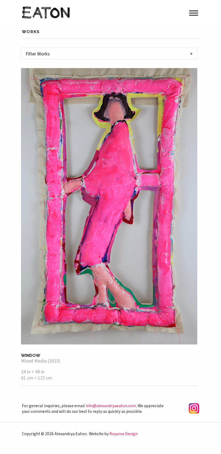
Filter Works (38, 53)
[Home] (46, 12)
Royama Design (123, 434)
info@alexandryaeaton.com (111, 406)
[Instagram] (194, 408)
